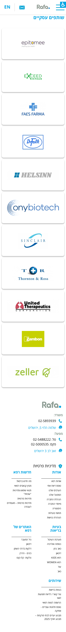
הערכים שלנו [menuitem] (55, 490)
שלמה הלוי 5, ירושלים (42, 428)
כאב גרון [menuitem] (57, 548)
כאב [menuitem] (59, 571)
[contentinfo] (48, 550)
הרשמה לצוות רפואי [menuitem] (51, 602)
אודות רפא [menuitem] (56, 481)
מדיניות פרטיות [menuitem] (24, 498)
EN (7, 7)
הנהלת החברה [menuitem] (54, 499)
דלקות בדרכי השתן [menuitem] (22, 548)
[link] (22, 7)
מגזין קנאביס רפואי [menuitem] (22, 485)
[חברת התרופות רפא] (43, 7)
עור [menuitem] (59, 566)
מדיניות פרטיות (44, 466)
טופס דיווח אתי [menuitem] (54, 485)
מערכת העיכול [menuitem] (54, 539)
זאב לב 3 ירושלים (45, 451)
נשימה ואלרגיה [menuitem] (54, 544)
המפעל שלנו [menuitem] (55, 494)
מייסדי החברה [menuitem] (54, 503)
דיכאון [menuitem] (58, 553)
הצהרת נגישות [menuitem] (54, 517)
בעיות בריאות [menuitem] (55, 589)
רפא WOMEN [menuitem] (54, 562)
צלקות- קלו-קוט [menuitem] (24, 557)
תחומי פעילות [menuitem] (54, 513)
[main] (33, 198)
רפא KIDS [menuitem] (56, 557)
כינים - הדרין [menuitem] (25, 553)
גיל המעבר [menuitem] (26, 539)
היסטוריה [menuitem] (56, 508)
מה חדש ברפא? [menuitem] (24, 481)
